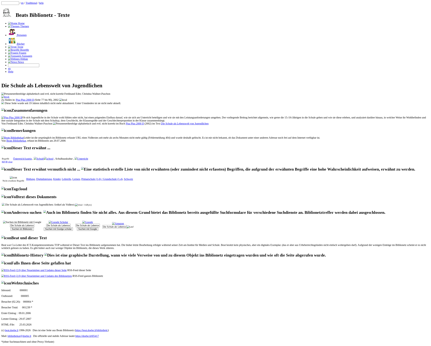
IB (6, 161)
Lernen (76, 179)
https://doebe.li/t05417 (87, 336)
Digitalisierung (44, 179)
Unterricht (82, 158)
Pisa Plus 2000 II (25, 99)
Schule (40, 158)
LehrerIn (66, 179)
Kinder (56, 179)
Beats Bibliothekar (16, 140)
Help (10, 71)
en (22, 3)
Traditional (31, 3)
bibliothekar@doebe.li (19, 336)
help (41, 3)
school (49, 158)
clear (10, 161)
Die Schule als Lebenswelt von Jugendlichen (185, 123)
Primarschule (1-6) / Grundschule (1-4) (102, 179)
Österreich (18, 158)
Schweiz (128, 179)
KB (3, 161)
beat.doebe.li (11, 330)
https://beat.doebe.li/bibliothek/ (91, 330)
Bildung (30, 179)
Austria (28, 158)
